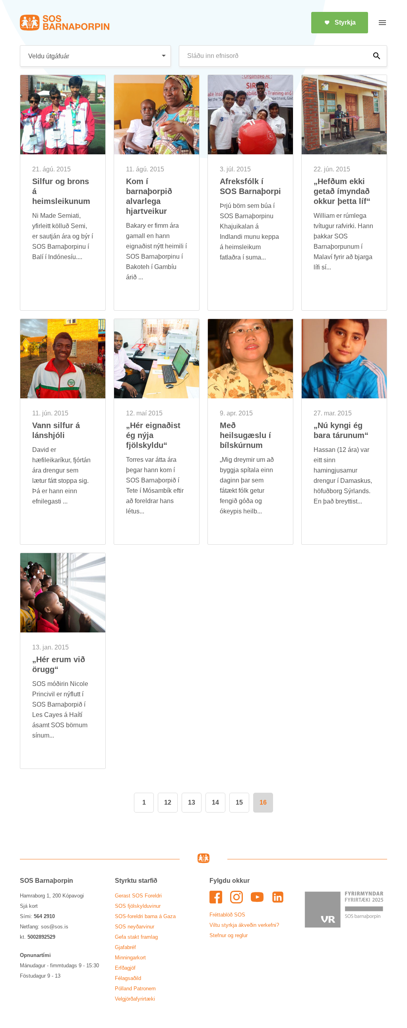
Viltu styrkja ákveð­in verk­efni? (244, 925)
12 (167, 802)
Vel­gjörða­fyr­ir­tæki (135, 999)
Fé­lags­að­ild (128, 978)
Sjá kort (29, 906)
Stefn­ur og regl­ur (228, 935)
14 (215, 802)
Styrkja (345, 22)
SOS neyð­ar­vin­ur (134, 927)
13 (191, 802)
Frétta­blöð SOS (227, 915)
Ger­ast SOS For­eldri (138, 896)
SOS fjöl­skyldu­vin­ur (138, 906)
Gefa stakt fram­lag (136, 937)
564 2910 (44, 916)
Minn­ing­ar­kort (130, 958)
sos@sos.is (54, 927)
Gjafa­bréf (125, 947)
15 (239, 802)
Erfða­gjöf (125, 968)
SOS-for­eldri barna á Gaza (145, 916)
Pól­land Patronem (135, 988)
